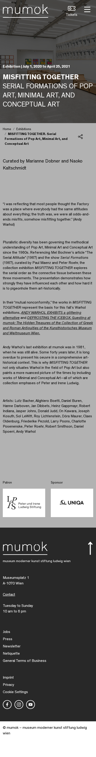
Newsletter (12, 646)
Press (7, 639)
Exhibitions (23, 129)
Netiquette (11, 653)
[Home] (25, 10)
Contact (9, 594)
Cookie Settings (15, 692)
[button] (71, 11)
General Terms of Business (24, 661)
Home (7, 129)
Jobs (6, 632)
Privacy (8, 685)
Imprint (8, 677)
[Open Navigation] (86, 9)
